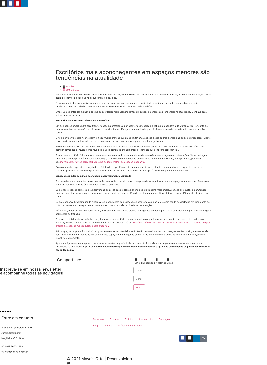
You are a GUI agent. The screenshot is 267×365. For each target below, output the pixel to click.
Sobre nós (98, 319)
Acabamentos (146, 319)
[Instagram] (3, 3)
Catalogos (164, 319)
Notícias (69, 86)
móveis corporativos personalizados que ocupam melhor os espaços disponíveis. (103, 161)
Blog (95, 325)
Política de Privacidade (130, 325)
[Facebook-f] (10, 3)
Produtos (114, 319)
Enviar (139, 287)
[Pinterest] (17, 3)
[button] (139, 261)
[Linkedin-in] (24, 3)
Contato (107, 325)
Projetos (129, 319)
